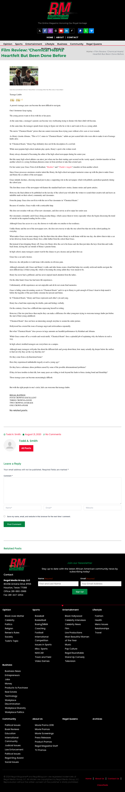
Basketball (40, 620)
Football (39, 632)
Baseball (39, 616)
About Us (59, 48)
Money (8, 683)
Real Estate (11, 691)
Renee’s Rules (12, 632)
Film (67, 628)
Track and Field (43, 657)
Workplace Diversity (15, 708)
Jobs (7, 679)
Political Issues (13, 725)
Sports (18, 44)
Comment (8, 476)
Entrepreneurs (12, 675)
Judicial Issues (13, 745)
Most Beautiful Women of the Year (77, 638)
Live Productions (73, 632)
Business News (13, 671)
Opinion (7, 44)
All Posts (26, 448)
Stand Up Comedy (75, 657)
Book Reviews (12, 729)
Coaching (40, 628)
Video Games (42, 661)
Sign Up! (80, 591)
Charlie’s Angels (65, 167)
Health (98, 620)
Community (76, 44)
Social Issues (12, 762)
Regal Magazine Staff (46, 745)
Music (68, 644)
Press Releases (43, 737)
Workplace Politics (14, 712)
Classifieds (102, 785)
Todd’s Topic (11, 640)
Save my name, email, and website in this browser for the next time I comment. (39, 516)
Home (89, 51)
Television (70, 661)
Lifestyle (49, 44)
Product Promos (43, 741)
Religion (9, 628)
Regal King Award (14, 757)
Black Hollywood (73, 616)
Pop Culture (71, 648)
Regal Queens (94, 44)
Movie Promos (42, 729)
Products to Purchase (16, 687)
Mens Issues (101, 624)
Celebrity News (73, 624)
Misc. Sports (41, 648)
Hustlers (50, 167)
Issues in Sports (43, 644)
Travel (98, 632)
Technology (11, 696)
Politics (8, 624)
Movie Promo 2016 (44, 725)
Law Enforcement (14, 749)
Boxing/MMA (41, 624)
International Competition (41, 638)
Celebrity (9, 620)
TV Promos (40, 750)
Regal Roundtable (74, 652)
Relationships (102, 628)
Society (9, 636)
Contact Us (113, 778)
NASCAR (39, 652)
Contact (8, 574)
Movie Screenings (44, 733)
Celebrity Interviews (75, 620)
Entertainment (33, 44)
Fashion (99, 616)
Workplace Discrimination (12, 702)
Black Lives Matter (14, 616)
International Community (11, 739)
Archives (46, 48)
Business (62, 44)
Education (10, 733)
